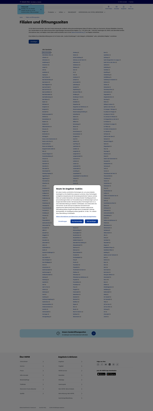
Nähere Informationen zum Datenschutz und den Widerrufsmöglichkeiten (76, 216)
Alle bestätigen (91, 221)
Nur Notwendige (77, 221)
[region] (77, 205)
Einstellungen (62, 221)
